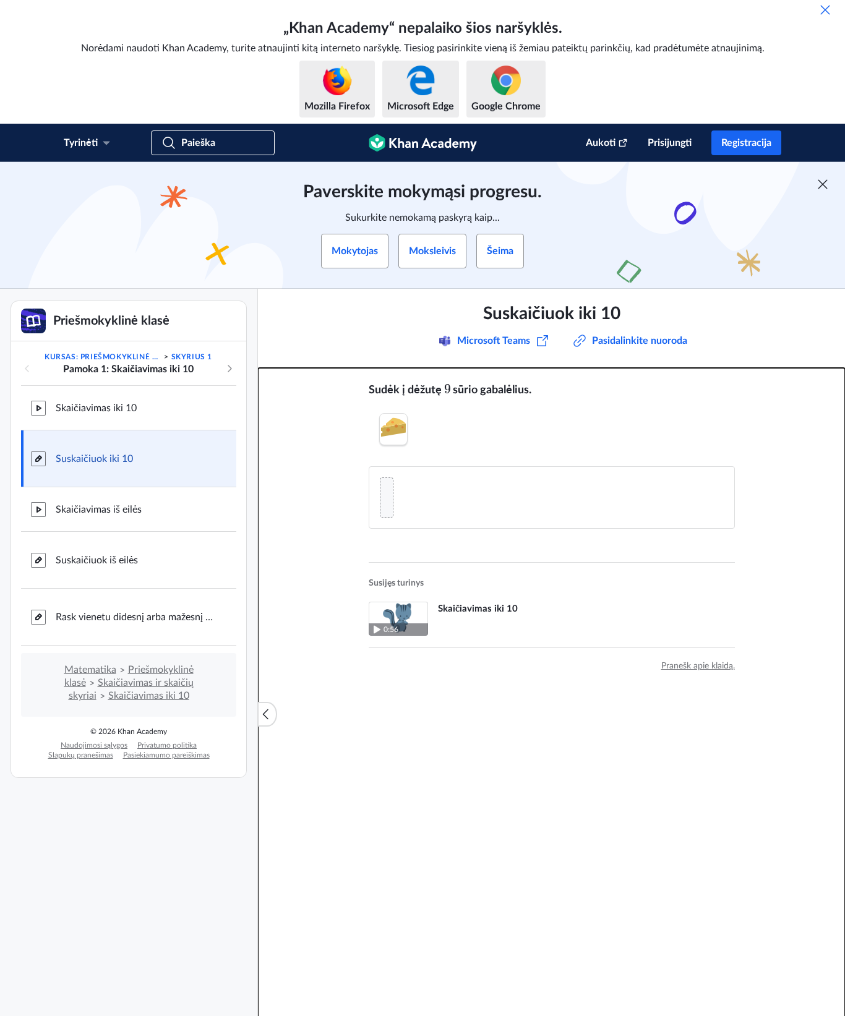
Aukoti (601, 143)
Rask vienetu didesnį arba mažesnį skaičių (136, 617)
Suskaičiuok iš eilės (97, 560)
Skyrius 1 (191, 357)
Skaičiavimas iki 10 (96, 408)
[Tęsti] (229, 368)
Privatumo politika (167, 745)
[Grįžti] (27, 368)
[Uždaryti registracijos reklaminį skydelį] (822, 184)
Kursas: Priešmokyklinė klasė (103, 357)
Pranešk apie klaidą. (698, 666)
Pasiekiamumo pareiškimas (166, 755)
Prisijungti (670, 143)
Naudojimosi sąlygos (94, 745)
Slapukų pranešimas (80, 755)
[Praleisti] (825, 10)
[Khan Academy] (423, 142)
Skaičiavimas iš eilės (99, 509)
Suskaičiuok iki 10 (94, 459)
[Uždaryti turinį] (267, 714)
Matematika (90, 670)
